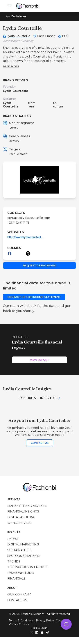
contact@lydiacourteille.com (28, 218)
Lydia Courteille (18, 36)
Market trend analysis (27, 506)
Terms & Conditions (21, 620)
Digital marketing (23, 544)
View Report (39, 359)
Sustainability (19, 550)
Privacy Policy (45, 620)
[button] (66, 624)
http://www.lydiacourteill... (25, 237)
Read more (11, 66)
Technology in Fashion (27, 567)
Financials (16, 578)
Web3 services (19, 523)
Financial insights (23, 511)
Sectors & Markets (23, 556)
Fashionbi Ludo (20, 573)
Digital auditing (21, 517)
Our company (19, 594)
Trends (13, 561)
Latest (13, 539)
